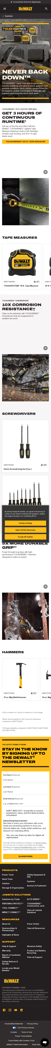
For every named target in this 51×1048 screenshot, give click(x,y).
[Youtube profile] (16, 1010)
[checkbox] (4, 813)
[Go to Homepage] (25, 8)
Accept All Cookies (25, 537)
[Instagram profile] (10, 1010)
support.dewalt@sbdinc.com (25, 847)
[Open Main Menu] (4, 8)
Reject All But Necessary (25, 530)
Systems (9, 16)
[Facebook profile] (4, 1010)
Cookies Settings (25, 523)
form (40, 845)
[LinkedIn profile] (21, 1010)
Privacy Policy (41, 843)
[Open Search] (46, 8)
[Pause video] (45, 172)
